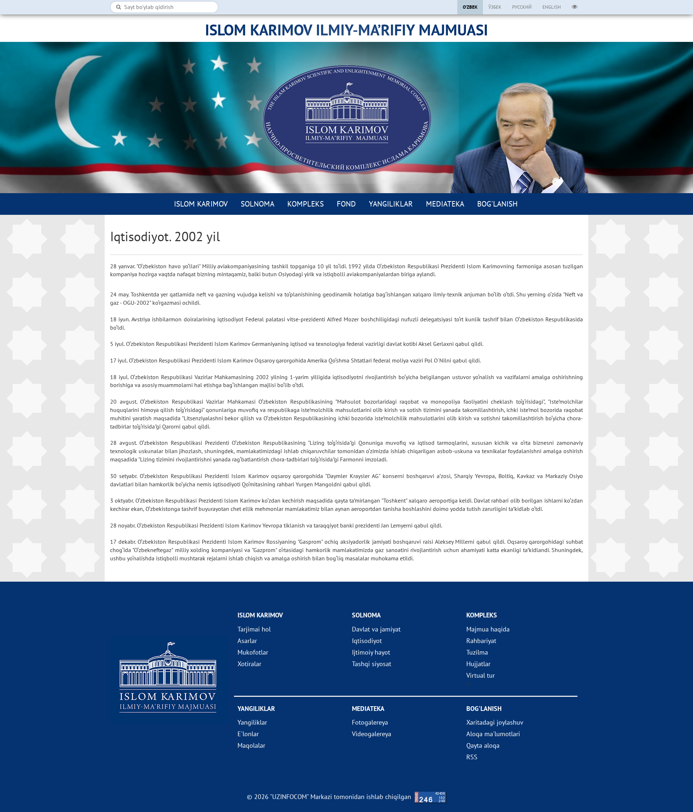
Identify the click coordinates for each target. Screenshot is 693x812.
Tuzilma (477, 652)
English (551, 7)
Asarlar (247, 641)
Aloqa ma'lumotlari (493, 734)
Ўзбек (494, 7)
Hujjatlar (478, 664)
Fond (346, 204)
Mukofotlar (252, 652)
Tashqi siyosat (371, 664)
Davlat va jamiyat (376, 629)
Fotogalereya (370, 722)
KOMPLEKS (305, 204)
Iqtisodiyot (367, 641)
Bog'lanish (497, 204)
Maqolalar (251, 745)
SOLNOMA (257, 204)
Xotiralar (249, 664)
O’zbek (470, 7)
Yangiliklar (391, 204)
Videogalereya (371, 734)
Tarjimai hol (254, 629)
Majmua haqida (488, 629)
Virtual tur (480, 675)
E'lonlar (248, 734)
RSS (472, 757)
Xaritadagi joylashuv (494, 722)
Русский (522, 7)
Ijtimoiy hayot (371, 652)
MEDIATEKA (445, 204)
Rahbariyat (481, 641)
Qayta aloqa (483, 745)
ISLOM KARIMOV (201, 204)
